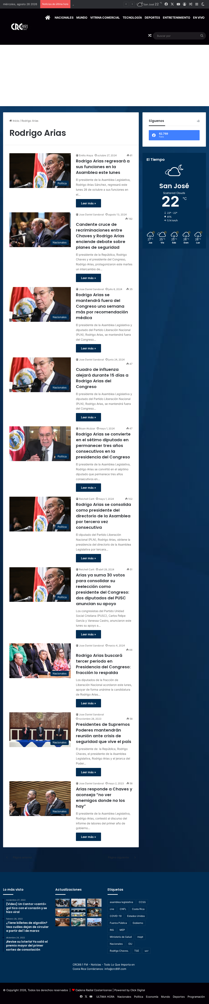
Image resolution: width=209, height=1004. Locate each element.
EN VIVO (199, 17)
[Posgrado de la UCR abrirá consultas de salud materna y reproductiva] (78, 903)
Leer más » (88, 203)
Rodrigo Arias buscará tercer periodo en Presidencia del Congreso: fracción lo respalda (103, 664)
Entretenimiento (176, 17)
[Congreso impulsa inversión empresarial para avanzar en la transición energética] (62, 912)
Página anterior (22, 857)
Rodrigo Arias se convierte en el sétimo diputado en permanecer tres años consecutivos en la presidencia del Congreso (103, 445)
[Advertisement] (104, 75)
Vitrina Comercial (105, 17)
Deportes (152, 17)
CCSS (142, 902)
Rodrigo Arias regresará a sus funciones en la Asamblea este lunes (103, 166)
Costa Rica (138, 909)
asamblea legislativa (121, 902)
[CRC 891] (17, 27)
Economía (152, 996)
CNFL (123, 909)
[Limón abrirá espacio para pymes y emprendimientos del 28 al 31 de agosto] (94, 903)
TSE (136, 950)
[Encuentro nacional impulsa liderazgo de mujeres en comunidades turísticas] (94, 912)
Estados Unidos (136, 915)
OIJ (130, 943)
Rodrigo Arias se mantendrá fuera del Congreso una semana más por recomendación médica (102, 306)
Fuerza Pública (118, 922)
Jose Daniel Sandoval (91, 214)
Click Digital (137, 990)
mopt (140, 936)
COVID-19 (115, 915)
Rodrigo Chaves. (119, 950)
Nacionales (64, 17)
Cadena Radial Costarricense (94, 990)
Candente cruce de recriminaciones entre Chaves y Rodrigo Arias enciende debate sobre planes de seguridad (100, 236)
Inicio (15, 120)
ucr (146, 950)
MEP (122, 929)
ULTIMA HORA (105, 996)
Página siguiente (118, 857)
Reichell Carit (86, 498)
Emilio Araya (86, 155)
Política (138, 996)
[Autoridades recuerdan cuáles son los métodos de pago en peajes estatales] (78, 912)
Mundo (81, 17)
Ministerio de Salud (121, 936)
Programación (196, 996)
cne (112, 909)
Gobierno (138, 922)
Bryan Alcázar (87, 428)
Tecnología (132, 17)
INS (112, 929)
